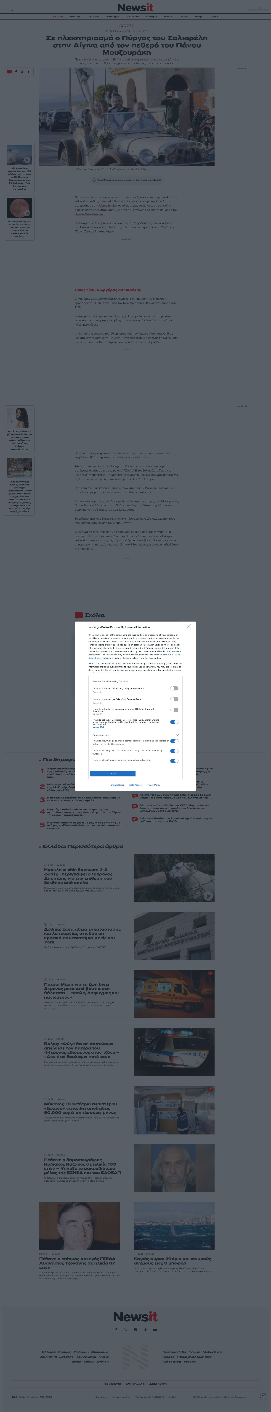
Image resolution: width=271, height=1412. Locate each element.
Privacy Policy (153, 785)
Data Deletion (118, 785)
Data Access (135, 785)
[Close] (190, 627)
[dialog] (135, 706)
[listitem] (135, 681)
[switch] (174, 688)
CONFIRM (113, 773)
